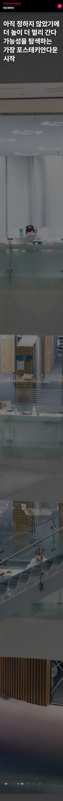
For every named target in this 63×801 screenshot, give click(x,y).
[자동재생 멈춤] (39, 784)
